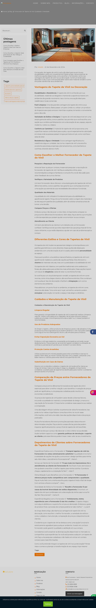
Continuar (48, 604)
